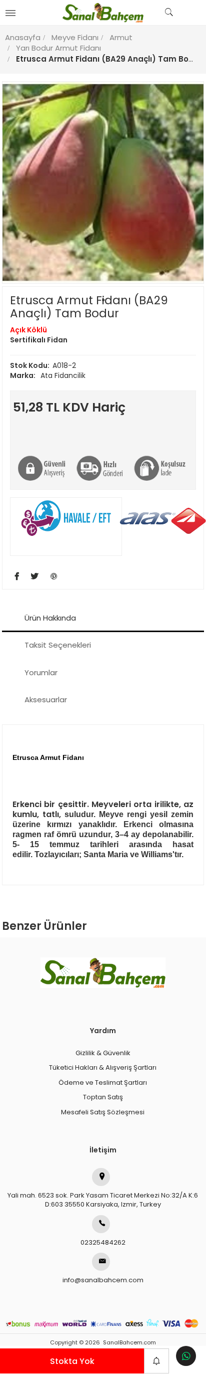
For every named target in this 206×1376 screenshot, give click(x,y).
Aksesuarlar (45, 699)
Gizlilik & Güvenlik (103, 1053)
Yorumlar (41, 672)
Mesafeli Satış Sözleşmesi (102, 1112)
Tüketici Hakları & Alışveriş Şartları (102, 1067)
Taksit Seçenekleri (57, 645)
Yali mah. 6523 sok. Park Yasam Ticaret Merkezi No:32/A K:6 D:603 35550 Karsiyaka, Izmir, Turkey (103, 1200)
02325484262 (103, 1242)
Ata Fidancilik (48, 375)
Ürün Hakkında (50, 618)
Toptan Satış (103, 1097)
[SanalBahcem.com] (103, 12)
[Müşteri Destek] (186, 1356)
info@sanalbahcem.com (103, 1280)
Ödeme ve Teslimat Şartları (102, 1082)
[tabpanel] (103, 182)
